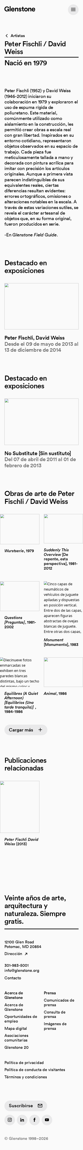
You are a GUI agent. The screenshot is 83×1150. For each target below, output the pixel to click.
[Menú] (73, 9)
